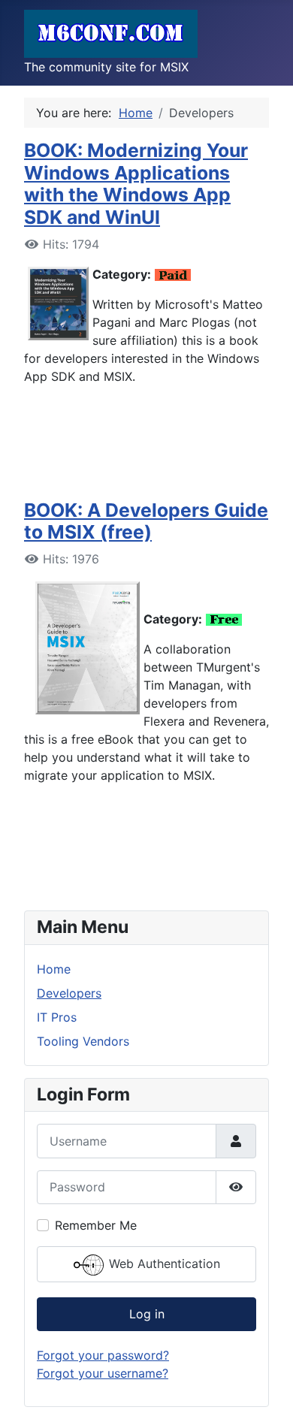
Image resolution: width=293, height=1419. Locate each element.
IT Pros (57, 1017)
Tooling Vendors (83, 1041)
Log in (147, 1313)
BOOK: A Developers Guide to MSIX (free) (146, 521)
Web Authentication (162, 1263)
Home (54, 969)
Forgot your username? (102, 1373)
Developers (69, 993)
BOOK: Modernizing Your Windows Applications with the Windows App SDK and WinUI (136, 183)
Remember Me (96, 1225)
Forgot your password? (103, 1355)
